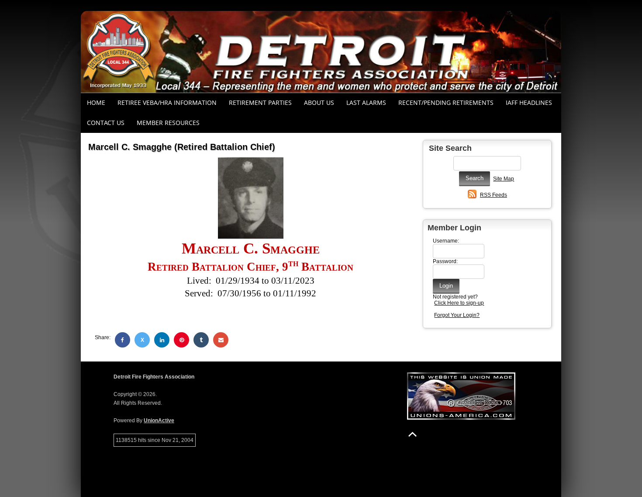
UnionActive (159, 420)
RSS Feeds (493, 195)
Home (96, 102)
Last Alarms (366, 102)
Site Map (503, 179)
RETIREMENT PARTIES (260, 102)
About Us (319, 102)
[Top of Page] (412, 434)
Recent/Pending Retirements (446, 102)
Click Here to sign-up (459, 303)
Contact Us (105, 122)
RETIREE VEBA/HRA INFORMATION (167, 102)
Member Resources (168, 122)
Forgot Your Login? (457, 315)
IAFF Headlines (529, 102)
